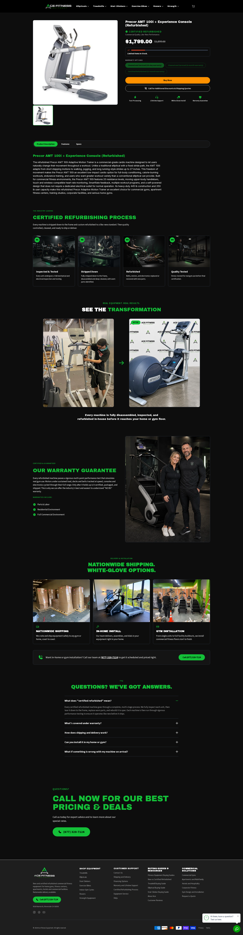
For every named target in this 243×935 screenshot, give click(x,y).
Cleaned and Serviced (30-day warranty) (144, 65)
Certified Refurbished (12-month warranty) (146, 71)
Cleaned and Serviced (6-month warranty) (185, 65)
